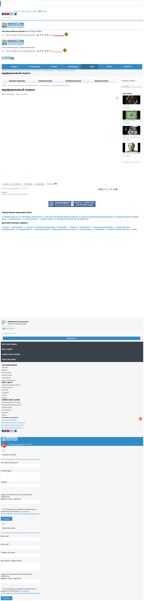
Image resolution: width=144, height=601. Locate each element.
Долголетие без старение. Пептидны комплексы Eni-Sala (131, 135)
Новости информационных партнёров (97, 217)
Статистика (5, 392)
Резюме (73, 227)
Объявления (85, 227)
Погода (30, 227)
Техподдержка (86, 229)
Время (6, 227)
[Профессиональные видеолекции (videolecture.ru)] (26, 36)
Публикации (73, 67)
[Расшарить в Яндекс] (109, 190)
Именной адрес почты (8, 380)
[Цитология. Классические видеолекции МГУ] (22, 36)
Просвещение (34, 67)
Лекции (54, 67)
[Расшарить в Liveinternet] (114, 190)
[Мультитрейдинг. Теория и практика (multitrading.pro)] (3, 36)
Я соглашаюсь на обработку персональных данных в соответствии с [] (20, 512)
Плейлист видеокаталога (118, 229)
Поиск (134, 229)
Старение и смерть (44, 85)
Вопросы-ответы (7, 375)
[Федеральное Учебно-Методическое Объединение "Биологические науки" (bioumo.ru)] (40, 36)
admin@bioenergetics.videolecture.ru (15, 422)
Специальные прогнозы (103, 227)
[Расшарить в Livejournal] (111, 190)
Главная (14, 67)
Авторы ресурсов (7, 387)
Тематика (127, 67)
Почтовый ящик (7, 410)
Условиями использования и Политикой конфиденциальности (20, 512)
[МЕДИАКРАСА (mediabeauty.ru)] (36, 36)
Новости (4, 397)
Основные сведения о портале (11, 385)
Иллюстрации (31, 219)
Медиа (35, 11)
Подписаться (71, 338)
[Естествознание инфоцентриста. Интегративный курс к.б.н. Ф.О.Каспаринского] (5, 36)
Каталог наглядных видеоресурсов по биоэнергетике (23, 85)
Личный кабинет (25, 229)
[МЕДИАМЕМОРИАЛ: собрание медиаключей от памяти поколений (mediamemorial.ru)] (50, 36)
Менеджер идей (42, 229)
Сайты (109, 67)
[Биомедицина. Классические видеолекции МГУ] (19, 36)
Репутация (5, 390)
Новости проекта (9, 328)
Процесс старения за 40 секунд (131, 152)
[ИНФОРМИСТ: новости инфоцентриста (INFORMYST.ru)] (7, 36)
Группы (44, 11)
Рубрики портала (11, 217)
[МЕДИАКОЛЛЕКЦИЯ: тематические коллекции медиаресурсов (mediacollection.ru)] (33, 36)
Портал (17, 11)
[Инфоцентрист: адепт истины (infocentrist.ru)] (31, 36)
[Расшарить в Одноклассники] (104, 190)
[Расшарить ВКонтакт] (99, 190)
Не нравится (17, 184)
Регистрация (10, 12)
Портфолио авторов (65, 219)
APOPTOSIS (131, 104)
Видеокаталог (16, 219)
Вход (3, 12)
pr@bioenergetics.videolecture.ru (13, 427)
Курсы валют (17, 227)
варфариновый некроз (131, 119)
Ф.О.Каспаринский (17, 444)
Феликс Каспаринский (14, 188)
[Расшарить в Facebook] (102, 190)
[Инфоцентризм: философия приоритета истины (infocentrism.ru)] (29, 36)
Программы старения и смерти (60, 85)
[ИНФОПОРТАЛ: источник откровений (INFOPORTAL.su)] (10, 36)
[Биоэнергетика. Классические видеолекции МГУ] (15, 36)
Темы (22, 11)
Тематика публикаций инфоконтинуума (61, 217)
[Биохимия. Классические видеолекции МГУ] (12, 36)
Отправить (6, 519)
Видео (92, 67)
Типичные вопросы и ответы (64, 229)
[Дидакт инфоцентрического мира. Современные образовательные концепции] (24, 36)
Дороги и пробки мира (46, 227)
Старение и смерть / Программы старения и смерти (15, 194)
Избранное (99, 229)
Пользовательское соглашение (11, 402)
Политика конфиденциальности (11, 405)
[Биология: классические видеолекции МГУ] (17, 36)
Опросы (4, 395)
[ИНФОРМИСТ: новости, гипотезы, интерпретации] (72, 206)
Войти (127, 86)
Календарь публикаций (31, 217)
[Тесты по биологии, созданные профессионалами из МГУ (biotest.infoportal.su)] (52, 36)
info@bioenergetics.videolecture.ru (14, 425)
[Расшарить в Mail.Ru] (116, 190)
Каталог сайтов (47, 219)
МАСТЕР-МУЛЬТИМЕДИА (9, 420)
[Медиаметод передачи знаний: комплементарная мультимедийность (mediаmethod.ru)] (47, 36)
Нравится (6, 184)
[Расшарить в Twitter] (106, 190)
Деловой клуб (83, 219)
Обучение (5, 367)
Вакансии (62, 227)
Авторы (29, 11)
